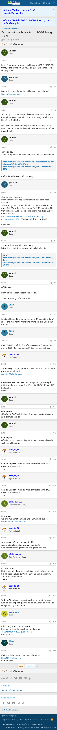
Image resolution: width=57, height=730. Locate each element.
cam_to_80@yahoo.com (12, 374)
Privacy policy (25, 719)
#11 (54, 407)
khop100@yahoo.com (11, 657)
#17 (54, 564)
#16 (54, 538)
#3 (55, 110)
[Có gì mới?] (53, 3)
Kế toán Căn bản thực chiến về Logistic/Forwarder (19, 12)
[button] (55, 728)
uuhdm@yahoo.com (16, 521)
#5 (55, 192)
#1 (55, 60)
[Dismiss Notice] (53, 10)
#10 (54, 364)
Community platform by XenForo (23, 724)
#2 (55, 87)
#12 (54, 433)
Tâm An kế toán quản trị (12, 690)
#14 (54, 485)
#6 (55, 241)
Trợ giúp (36, 719)
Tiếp (29, 666)
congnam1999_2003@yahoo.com (16, 631)
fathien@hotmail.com (11, 94)
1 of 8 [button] (21, 666)
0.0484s (37, 728)
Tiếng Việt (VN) (10, 716)
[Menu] (4, 3)
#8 (55, 314)
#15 (54, 511)
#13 (54, 459)
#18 (54, 595)
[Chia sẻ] (51, 60)
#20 (54, 651)
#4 (55, 147)
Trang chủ (45, 719)
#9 (55, 341)
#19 (54, 622)
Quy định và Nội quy (10, 719)
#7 (55, 283)
